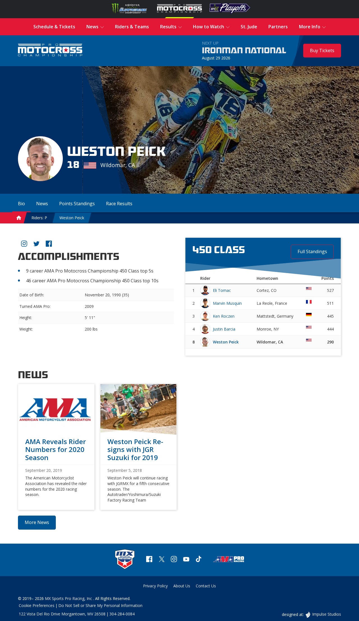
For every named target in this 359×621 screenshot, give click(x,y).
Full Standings (312, 251)
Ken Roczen (223, 316)
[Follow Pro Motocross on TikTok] (198, 560)
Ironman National (244, 51)
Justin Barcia (224, 329)
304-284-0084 (122, 614)
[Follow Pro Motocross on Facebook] (149, 560)
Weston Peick (71, 217)
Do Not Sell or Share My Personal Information (100, 605)
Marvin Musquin (227, 303)
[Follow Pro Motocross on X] (161, 560)
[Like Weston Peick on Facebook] (49, 244)
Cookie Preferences (36, 605)
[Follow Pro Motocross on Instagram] (174, 560)
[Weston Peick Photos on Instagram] (24, 244)
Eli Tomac (222, 290)
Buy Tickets (322, 50)
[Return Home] (50, 50)
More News (37, 522)
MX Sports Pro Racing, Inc (69, 598)
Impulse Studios (326, 614)
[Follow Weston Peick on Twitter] (36, 244)
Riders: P (39, 217)
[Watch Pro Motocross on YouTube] (186, 560)
